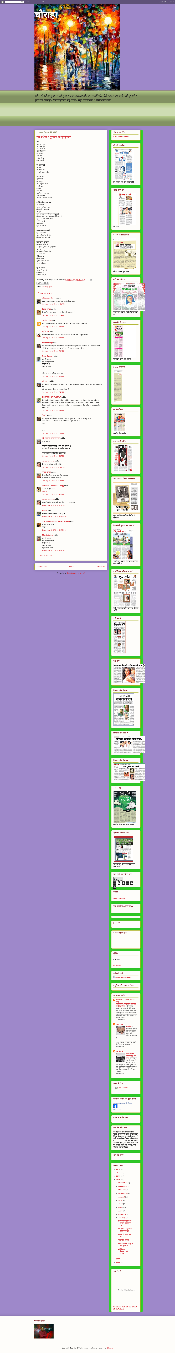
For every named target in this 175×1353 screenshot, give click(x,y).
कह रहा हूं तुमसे (47, 287)
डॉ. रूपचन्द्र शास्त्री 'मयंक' (51, 438)
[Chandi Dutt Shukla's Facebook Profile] (115, 1107)
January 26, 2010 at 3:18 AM (53, 338)
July (120, 1200)
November (123, 1186)
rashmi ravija (47, 343)
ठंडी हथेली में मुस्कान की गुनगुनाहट (125, 1230)
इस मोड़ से (119, 1051)
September (123, 1193)
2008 (118, 1262)
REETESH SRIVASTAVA (51, 397)
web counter (122, 1090)
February (122, 1214)
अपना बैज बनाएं (117, 1109)
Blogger (110, 1348)
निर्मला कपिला (46, 309)
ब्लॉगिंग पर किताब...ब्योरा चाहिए (123, 1251)
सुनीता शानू (45, 331)
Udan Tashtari (47, 356)
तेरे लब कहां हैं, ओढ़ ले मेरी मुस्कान (125, 1245)
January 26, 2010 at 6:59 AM (53, 410)
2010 (118, 1180)
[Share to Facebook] (45, 283)
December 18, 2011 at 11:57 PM (54, 530)
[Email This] (37, 283)
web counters (119, 898)
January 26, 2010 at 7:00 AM (53, 433)
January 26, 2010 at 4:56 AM (53, 351)
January (122, 1218)
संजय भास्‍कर (46, 472)
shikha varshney (48, 298)
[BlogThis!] (40, 283)
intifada (119, 1024)
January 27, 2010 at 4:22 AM (53, 481)
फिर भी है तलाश (123, 1240)
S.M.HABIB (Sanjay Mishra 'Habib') (56, 521)
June (120, 1204)
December (123, 1183)
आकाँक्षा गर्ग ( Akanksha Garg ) (53, 486)
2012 (118, 1173)
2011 (118, 1176)
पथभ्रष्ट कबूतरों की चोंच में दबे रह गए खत (124, 1223)
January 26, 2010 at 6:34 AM (53, 392)
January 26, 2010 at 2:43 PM (53, 456)
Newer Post (42, 567)
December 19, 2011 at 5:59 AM (53, 551)
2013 (118, 1169)
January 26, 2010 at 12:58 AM (53, 304)
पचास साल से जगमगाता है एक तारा (131, 1056)
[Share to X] (42, 283)
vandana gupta (48, 461)
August (121, 1197)
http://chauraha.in (121, 136)
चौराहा (45, 14)
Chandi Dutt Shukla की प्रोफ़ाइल (122, 1103)
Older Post (100, 567)
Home (71, 567)
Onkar (44, 510)
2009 (118, 1259)
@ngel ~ (45, 381)
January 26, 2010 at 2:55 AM (53, 327)
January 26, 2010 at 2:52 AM (53, 315)
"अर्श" (44, 415)
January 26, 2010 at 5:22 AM (53, 376)
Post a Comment (46, 555)
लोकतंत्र (129, 1026)
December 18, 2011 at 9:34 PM (53, 505)
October (122, 1190)
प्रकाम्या (44, 491)
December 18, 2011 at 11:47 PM (54, 517)
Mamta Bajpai (47, 535)
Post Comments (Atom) (76, 573)
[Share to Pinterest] (47, 283)
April (120, 1211)
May (120, 1207)
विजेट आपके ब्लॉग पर (117, 965)
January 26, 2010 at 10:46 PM (53, 467)
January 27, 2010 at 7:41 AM (53, 494)
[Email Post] (90, 280)
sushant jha (47, 320)
